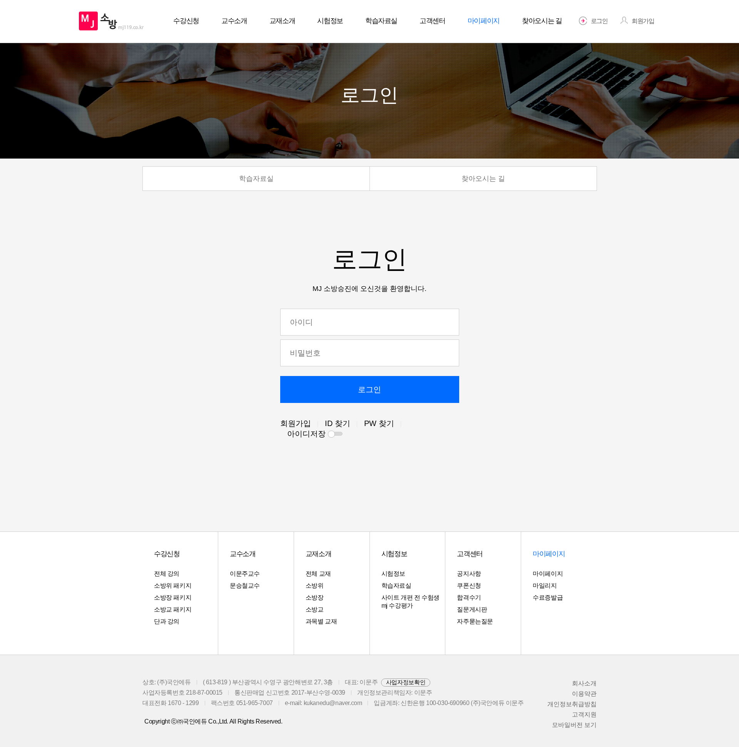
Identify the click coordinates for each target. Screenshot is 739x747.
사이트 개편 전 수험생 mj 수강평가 (410, 601)
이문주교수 (245, 573)
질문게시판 (472, 609)
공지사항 (469, 573)
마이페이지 (548, 573)
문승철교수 (245, 585)
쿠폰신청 (469, 585)
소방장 (315, 597)
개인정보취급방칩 (572, 704)
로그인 (369, 389)
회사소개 (584, 683)
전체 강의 (166, 573)
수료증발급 (548, 597)
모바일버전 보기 (574, 725)
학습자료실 (256, 178)
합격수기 (469, 597)
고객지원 (584, 714)
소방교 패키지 (172, 609)
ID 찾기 (337, 423)
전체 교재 (318, 573)
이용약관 (584, 693)
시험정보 (393, 573)
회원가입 (295, 423)
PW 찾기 (379, 423)
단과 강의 (166, 621)
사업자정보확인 (405, 682)
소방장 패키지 (172, 597)
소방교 (315, 609)
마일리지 (545, 585)
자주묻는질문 (475, 621)
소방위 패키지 (172, 585)
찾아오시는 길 (483, 178)
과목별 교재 (321, 621)
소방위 (315, 585)
